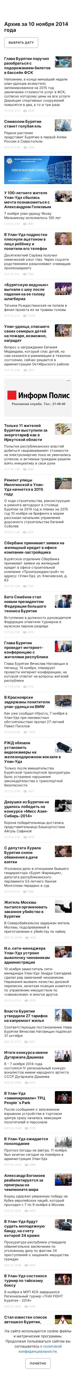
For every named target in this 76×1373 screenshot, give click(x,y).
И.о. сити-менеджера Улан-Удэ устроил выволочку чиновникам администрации (27, 955)
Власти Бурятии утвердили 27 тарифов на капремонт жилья (26, 1016)
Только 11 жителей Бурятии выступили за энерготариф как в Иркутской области (25, 432)
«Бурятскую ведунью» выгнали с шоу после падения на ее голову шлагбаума (26, 292)
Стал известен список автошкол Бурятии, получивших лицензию (26, 1322)
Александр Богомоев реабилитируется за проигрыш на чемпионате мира (24, 1182)
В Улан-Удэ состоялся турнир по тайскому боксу (25, 1280)
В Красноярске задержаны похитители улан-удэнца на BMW (27, 702)
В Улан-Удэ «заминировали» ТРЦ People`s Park (24, 1098)
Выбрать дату (21, 42)
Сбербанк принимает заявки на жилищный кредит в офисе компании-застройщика (34, 547)
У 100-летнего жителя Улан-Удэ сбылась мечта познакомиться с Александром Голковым (27, 200)
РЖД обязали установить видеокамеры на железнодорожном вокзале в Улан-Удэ (32, 752)
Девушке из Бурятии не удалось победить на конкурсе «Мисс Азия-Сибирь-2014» (26, 809)
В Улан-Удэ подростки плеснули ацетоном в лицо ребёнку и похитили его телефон (25, 241)
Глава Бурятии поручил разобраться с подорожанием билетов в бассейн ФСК (27, 65)
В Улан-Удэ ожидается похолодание (26, 1141)
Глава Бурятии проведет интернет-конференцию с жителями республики (26, 650)
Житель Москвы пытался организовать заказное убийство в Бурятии (26, 909)
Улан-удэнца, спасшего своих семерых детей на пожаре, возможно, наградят (26, 333)
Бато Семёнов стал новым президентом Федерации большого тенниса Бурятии (25, 604)
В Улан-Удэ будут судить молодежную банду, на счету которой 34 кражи (24, 1228)
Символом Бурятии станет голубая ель (22, 123)
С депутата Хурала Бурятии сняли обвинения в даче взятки (22, 855)
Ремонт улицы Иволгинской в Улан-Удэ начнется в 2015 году (24, 487)
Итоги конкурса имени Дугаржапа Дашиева (26, 1054)
